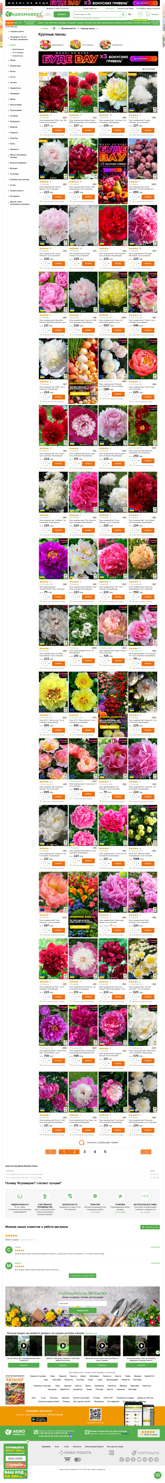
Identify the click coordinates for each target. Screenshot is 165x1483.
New (16, 23)
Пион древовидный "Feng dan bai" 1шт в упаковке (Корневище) (53, 1188)
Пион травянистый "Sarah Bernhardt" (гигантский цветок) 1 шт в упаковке (142, 188)
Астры (13, 185)
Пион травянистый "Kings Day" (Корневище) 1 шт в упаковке (141, 588)
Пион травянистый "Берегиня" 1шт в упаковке (83, 1386)
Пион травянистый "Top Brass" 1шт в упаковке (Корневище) (112, 121)
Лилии (12, 60)
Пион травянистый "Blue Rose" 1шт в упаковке (53, 1386)
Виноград (53, 23)
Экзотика (88, 23)
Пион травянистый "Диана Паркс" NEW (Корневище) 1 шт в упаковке (83, 121)
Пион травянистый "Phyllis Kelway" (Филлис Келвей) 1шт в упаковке (142, 1389)
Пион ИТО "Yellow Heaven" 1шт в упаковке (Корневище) (82, 721)
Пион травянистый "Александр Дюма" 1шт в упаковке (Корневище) (111, 921)
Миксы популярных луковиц (18, 156)
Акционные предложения (19, 8)
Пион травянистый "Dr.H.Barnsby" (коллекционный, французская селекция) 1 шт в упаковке (82, 1052)
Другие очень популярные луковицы (19, 203)
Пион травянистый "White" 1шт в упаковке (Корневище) (52, 388)
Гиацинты (14, 132)
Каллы (13, 71)
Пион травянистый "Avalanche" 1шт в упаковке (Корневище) (142, 721)
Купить (58, 130)
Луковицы (62, 23)
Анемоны (14, 138)
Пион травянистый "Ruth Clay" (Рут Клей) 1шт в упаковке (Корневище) (53, 121)
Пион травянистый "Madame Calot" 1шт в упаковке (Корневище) (83, 588)
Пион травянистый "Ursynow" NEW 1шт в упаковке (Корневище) (82, 321)
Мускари (13, 168)
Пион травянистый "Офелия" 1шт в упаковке (142, 1319)
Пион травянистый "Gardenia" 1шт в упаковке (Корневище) (52, 855)
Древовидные (18, 49)
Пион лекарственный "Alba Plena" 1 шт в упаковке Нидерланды (142, 1052)
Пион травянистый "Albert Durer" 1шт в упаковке (141, 1455)
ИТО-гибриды (17, 53)
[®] (23, 16)
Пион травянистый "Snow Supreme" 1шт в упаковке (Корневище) (109, 521)
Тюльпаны (14, 174)
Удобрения (146, 23)
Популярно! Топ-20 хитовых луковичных (19, 38)
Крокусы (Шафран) (18, 163)
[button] (50, 111)
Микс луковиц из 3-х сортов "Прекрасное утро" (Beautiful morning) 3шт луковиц (110, 1188)
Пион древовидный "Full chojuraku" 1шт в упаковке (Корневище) (109, 788)
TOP (20, 23)
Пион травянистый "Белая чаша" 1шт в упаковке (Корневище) (82, 455)
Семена (41, 23)
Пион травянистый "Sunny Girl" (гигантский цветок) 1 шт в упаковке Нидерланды (111, 321)
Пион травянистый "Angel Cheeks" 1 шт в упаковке (113, 652)
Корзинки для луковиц (19, 179)
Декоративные (107, 23)
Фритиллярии (16, 105)
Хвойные (117, 23)
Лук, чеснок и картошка (29, 23)
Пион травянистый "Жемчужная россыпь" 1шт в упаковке (52, 1453)
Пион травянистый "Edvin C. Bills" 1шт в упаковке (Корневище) (52, 1121)
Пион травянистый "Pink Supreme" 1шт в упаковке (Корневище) (82, 521)
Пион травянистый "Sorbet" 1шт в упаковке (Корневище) (142, 321)
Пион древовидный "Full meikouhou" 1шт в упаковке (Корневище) (50, 1255)
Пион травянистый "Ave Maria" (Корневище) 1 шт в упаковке (51, 655)
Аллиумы (14, 116)
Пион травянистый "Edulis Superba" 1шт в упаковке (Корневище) (139, 921)
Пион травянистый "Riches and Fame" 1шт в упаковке (141, 1255)
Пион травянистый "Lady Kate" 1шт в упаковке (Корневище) (142, 788)
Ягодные (80, 23)
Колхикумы (15, 196)
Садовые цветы (17, 31)
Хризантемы (15, 66)
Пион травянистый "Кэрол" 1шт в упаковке (112, 1453)
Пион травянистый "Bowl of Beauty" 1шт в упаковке (140, 1188)
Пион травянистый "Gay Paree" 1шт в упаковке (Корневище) (83, 1121)
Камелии (13, 127)
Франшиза (110, 8)
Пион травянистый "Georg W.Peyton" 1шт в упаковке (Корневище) (49, 255)
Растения (137, 22)
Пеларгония (88, 18)
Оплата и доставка (125, 8)
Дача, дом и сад (155, 23)
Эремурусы (15, 121)
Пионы (13, 45)
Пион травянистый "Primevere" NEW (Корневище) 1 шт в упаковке (142, 1121)
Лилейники (14, 93)
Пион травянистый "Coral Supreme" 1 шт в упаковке (49, 921)
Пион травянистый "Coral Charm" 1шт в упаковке (142, 388)
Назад (45, 28)
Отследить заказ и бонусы (148, 8)
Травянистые (17, 56)
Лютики (13, 82)
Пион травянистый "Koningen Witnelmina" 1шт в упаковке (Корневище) (140, 255)
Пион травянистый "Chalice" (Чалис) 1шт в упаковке (110, 1319)
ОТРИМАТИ (15, 1465)
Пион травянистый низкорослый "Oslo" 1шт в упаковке (52, 1322)
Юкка (12, 143)
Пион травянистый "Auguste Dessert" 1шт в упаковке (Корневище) (110, 1055)
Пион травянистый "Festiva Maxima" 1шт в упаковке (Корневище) (50, 188)
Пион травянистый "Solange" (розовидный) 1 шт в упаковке (111, 385)
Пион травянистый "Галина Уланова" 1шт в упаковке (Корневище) (139, 121)
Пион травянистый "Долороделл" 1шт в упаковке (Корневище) (112, 455)
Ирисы (13, 99)
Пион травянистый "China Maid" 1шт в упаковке (111, 1386)
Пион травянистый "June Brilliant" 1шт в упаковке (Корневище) (142, 521)
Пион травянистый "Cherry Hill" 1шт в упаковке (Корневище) (112, 855)
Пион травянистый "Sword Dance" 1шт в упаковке (82, 1255)
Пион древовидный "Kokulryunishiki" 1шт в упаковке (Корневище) (52, 588)
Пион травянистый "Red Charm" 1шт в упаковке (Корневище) (52, 455)
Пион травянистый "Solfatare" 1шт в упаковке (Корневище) (52, 521)
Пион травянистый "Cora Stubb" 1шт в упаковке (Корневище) (111, 1121)
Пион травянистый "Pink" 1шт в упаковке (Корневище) (111, 588)
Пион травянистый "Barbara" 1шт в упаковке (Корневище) (82, 852)
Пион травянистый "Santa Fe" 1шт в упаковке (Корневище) (82, 988)
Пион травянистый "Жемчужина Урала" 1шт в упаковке (82, 1322)
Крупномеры (127, 23)
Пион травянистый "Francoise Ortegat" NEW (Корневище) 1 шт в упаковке (112, 988)
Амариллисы (15, 88)
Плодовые (71, 23)
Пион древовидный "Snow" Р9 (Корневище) (81, 652)
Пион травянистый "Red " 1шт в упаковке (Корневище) (51, 988)
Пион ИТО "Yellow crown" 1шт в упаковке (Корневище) (51, 721)
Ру (129, 14)
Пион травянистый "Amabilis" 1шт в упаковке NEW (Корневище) (82, 1188)
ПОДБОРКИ (10, 23)
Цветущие (97, 23)
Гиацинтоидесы (16, 190)
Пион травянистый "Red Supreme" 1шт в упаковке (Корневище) (112, 255)
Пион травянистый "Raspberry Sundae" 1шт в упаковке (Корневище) (51, 788)
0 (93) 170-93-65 (61, 8)
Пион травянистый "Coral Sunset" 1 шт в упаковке (83, 785)
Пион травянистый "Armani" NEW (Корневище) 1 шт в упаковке (82, 188)
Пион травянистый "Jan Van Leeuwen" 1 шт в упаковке (140, 988)
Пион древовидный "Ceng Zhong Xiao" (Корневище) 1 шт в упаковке (52, 1052)
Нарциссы (14, 149)
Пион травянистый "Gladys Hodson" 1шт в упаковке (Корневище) (79, 255)
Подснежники (16, 110)
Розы (46, 23)
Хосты (13, 77)
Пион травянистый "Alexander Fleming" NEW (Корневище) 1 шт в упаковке (52, 321)
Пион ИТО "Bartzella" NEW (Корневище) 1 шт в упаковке (140, 855)
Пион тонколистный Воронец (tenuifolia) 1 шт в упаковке (140, 452)
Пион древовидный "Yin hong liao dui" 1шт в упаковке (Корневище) (142, 655)
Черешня (96, 18)
